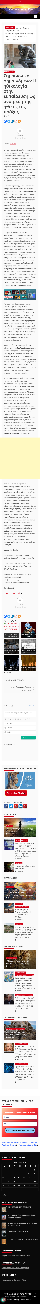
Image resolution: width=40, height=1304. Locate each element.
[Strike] (13, 719)
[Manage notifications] (4, 1299)
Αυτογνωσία (10, 878)
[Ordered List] (15, 719)
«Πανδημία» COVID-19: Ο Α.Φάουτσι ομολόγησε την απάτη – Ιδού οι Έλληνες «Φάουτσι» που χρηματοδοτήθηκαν (25, 1051)
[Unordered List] (18, 719)
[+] (30, 719)
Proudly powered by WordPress (16, 1297)
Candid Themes (25, 1300)
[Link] (25, 719)
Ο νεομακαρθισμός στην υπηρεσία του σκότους (16, 1033)
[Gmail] (15, 121)
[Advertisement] (20, 458)
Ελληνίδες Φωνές (9, 71)
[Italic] (8, 719)
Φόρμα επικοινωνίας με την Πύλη (14, 1280)
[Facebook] (5, 121)
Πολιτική (31, 975)
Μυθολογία (10, 814)
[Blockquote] (20, 719)
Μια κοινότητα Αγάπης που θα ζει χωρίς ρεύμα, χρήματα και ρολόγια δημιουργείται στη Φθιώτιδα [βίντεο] (25, 932)
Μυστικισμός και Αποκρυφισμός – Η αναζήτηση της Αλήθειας (23, 913)
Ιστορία (18, 840)
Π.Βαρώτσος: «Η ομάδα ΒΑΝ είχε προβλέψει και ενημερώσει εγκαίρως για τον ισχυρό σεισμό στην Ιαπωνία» (25, 1003)
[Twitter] (8, 121)
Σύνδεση (33, 706)
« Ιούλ (4, 1195)
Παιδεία (13, 144)
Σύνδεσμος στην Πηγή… (12, 593)
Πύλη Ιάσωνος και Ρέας (20, 8)
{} (27, 719)
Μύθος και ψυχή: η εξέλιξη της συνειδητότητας (19, 830)
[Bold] (5, 719)
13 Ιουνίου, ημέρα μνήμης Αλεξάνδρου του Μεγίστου (17, 962)
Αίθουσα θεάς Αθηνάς (15, 793)
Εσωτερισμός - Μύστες (22, 906)
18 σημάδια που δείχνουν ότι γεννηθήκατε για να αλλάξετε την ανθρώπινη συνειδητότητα (19, 892)
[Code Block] (23, 719)
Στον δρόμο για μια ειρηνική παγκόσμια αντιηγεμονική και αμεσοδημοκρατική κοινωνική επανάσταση (25, 983)
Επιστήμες (30, 995)
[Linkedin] (12, 121)
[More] (19, 121)
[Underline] (10, 719)
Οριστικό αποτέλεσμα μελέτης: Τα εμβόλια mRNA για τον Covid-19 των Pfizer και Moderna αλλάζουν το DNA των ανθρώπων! (25, 1073)
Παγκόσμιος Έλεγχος (21, 975)
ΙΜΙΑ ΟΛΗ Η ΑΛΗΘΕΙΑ (16, 680)
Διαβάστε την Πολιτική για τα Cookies (16, 1256)
